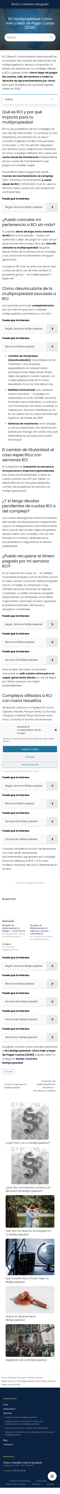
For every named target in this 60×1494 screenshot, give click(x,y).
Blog (5, 1440)
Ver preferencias (30, 764)
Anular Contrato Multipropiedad (21, 1417)
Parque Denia (32, 711)
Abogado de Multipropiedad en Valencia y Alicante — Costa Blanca (40, 929)
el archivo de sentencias (41, 848)
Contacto (8, 1444)
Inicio (5, 1404)
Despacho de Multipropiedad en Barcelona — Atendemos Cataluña (44, 1086)
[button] (55, 729)
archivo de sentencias (38, 719)
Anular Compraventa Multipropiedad (15, 1086)
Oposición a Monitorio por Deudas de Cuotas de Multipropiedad (29, 1433)
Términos (36, 1484)
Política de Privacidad (15, 1484)
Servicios (7, 1413)
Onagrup (6, 944)
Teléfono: (7, 1471)
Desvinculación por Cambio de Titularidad (26, 1428)
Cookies (50, 1484)
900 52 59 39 (19, 1470)
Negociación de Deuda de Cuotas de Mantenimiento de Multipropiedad (24, 1423)
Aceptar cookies (30, 749)
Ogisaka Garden (12, 711)
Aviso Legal (42, 1481)
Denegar (30, 756)
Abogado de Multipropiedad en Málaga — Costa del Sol (13, 928)
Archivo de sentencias (20, 1481)
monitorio (22, 538)
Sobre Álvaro (9, 1409)
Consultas (8, 1071)
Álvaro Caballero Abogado (30, 4)
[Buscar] (50, 36)
